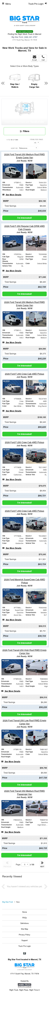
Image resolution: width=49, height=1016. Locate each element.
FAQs (24, 917)
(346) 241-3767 (30, 37)
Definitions (24, 923)
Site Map (24, 929)
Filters (25, 131)
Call (43, 60)
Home (24, 912)
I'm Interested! (24, 217)
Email (34, 60)
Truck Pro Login (24, 946)
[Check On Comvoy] (24, 953)
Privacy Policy (24, 934)
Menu (8, 3)
